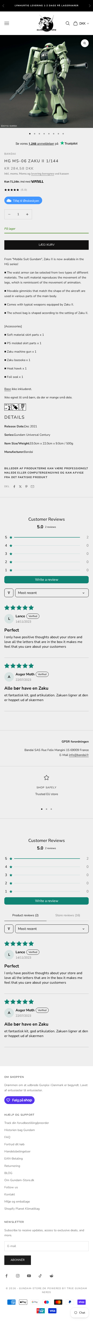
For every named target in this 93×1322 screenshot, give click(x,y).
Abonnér (18, 1260)
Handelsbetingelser (17, 1151)
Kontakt (9, 1194)
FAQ (7, 1137)
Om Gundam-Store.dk (19, 1180)
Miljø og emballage (17, 1202)
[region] (46, 788)
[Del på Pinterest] (26, 486)
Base (7, 389)
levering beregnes (42, 174)
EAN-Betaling (13, 1159)
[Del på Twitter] (20, 486)
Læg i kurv (47, 245)
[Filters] (8, 593)
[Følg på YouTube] (29, 1276)
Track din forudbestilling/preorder (26, 1123)
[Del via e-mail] (32, 486)
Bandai (10, 154)
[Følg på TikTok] (40, 1276)
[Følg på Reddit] (51, 1276)
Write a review (46, 579)
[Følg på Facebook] (6, 1276)
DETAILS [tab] (14, 417)
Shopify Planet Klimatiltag (22, 1209)
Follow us (11, 1187)
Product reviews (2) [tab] (25, 915)
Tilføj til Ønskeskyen (26, 200)
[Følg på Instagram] (18, 1276)
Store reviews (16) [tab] (67, 915)
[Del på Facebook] (14, 486)
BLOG (8, 1173)
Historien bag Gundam (19, 1130)
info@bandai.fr (79, 755)
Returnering (12, 1166)
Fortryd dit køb (14, 1144)
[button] (46, 537)
